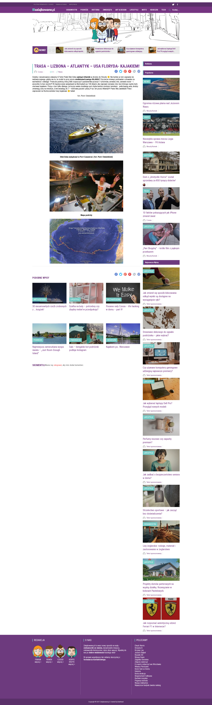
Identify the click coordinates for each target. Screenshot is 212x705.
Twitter (173, 4)
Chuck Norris (140, 645)
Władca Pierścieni (141, 666)
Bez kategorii (113, 299)
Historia (95, 10)
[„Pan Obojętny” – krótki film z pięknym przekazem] (161, 234)
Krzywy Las (139, 650)
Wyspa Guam (140, 657)
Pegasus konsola (141, 680)
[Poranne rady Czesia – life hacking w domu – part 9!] (123, 293)
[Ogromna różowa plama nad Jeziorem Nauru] (161, 89)
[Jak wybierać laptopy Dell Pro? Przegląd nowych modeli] (152, 50)
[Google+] (125, 71)
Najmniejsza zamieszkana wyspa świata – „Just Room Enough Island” (48, 350)
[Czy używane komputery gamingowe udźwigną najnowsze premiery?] (121, 50)
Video (146, 117)
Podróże (84, 10)
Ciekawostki (71, 10)
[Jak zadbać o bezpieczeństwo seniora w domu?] (161, 460)
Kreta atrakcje (140, 673)
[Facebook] (116, 71)
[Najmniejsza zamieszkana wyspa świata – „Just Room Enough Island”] (49, 333)
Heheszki (154, 10)
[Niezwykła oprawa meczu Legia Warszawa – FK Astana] (161, 124)
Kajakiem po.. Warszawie (118, 346)
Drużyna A (138, 648)
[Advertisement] (86, 377)
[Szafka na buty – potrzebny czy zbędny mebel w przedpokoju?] (86, 293)
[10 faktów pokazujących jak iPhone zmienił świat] (161, 198)
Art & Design (120, 10)
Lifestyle (134, 10)
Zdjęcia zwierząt (141, 662)
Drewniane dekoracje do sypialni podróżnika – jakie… (104, 51)
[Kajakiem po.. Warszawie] (123, 333)
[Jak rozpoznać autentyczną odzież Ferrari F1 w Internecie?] (161, 609)
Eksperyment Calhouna (143, 676)
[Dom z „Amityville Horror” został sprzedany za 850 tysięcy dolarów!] (161, 163)
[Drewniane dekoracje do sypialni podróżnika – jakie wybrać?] (90, 50)
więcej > (38, 662)
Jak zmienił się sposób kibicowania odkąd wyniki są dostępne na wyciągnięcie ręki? (159, 296)
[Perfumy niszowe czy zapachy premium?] (161, 424)
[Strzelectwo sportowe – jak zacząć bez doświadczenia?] (161, 496)
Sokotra (138, 671)
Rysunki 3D (139, 655)
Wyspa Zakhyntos (141, 683)
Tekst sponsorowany (153, 304)
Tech (163, 10)
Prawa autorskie (61, 4)
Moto (144, 10)
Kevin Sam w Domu (142, 669)
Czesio (40, 72)
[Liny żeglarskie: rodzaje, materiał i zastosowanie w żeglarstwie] (161, 531)
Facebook (177, 4)
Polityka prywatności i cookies (43, 4)
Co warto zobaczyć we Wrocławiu (148, 664)
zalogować (58, 365)
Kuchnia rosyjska (141, 678)
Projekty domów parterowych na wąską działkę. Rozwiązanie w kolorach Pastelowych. (158, 587)
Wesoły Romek (151, 111)
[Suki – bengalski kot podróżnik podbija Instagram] (86, 333)
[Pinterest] (129, 71)
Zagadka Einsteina (141, 659)
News (60, 72)
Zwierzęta (107, 10)
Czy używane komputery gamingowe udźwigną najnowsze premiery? (135, 51)
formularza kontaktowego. (95, 659)
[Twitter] (120, 71)
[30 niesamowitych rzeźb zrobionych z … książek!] (49, 293)
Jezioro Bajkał (140, 652)
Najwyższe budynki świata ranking (148, 685)
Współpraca (73, 4)
